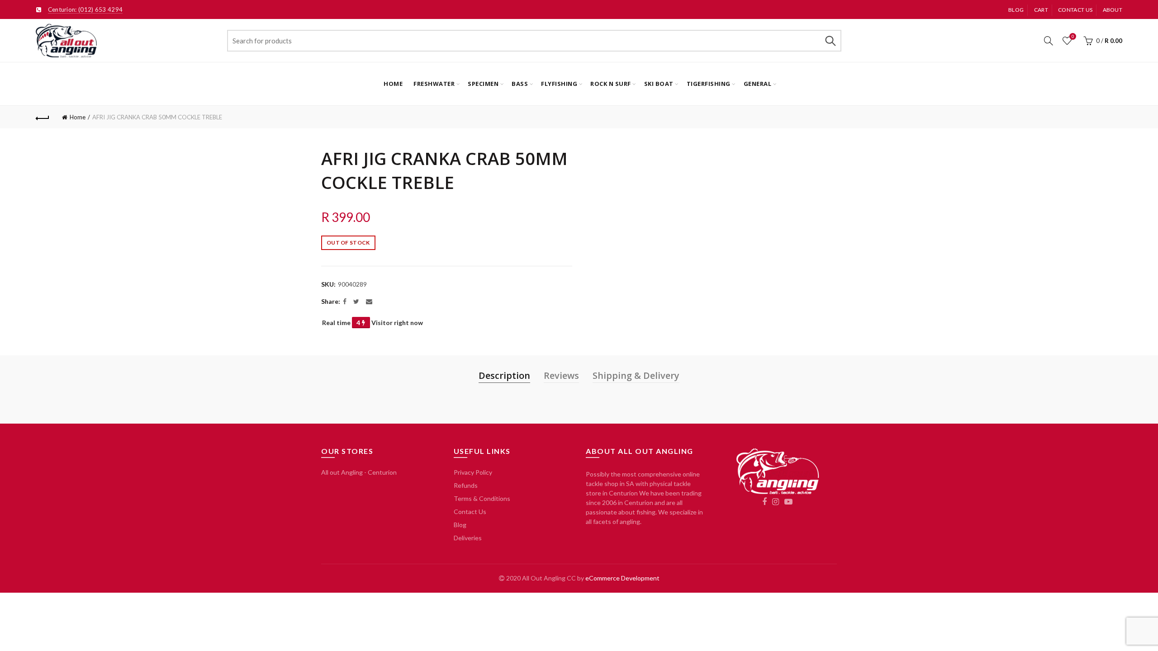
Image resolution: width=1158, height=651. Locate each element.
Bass (520, 84)
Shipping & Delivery (636, 375)
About (1113, 9)
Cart (1041, 9)
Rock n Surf (610, 84)
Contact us (1075, 9)
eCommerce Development (622, 578)
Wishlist (1073, 36)
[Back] (42, 117)
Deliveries (468, 538)
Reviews (561, 375)
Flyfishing (559, 84)
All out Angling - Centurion (359, 472)
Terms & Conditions (482, 498)
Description (504, 375)
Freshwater (434, 84)
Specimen (483, 84)
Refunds (466, 485)
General (758, 84)
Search (830, 41)
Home (393, 84)
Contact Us (470, 511)
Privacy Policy (473, 472)
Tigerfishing (709, 84)
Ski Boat (659, 84)
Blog (1016, 9)
